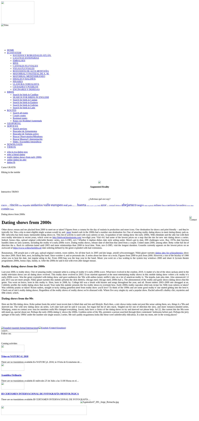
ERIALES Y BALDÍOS (24, 79)
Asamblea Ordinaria (11, 375)
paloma (74, 205)
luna (12, 209)
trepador (26, 205)
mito (108, 205)
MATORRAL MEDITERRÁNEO (29, 76)
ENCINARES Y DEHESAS (26, 89)
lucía (98, 205)
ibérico (118, 205)
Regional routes (20, 118)
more (68, 232)
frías (20, 205)
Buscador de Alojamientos (25, 131)
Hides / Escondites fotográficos (27, 141)
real (65, 205)
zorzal (112, 205)
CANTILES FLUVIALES (25, 66)
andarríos (37, 205)
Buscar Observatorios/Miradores (28, 136)
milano (157, 205)
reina (192, 205)
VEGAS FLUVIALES (23, 68)
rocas (188, 205)
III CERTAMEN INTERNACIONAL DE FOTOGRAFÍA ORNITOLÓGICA (40, 393)
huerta (81, 205)
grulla (95, 205)
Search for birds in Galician (25, 105)
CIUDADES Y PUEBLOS (25, 87)
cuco (4, 205)
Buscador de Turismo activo (26, 134)
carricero (171, 205)
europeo (57, 205)
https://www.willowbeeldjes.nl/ (27, 248)
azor (103, 205)
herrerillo (92, 205)
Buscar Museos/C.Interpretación (27, 139)
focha (88, 205)
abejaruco (129, 205)
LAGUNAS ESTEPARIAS (26, 58)
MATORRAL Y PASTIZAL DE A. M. (31, 73)
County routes (19, 115)
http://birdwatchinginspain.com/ (66, 237)
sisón (76, 205)
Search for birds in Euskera (25, 102)
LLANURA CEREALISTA (26, 84)
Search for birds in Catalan (25, 100)
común (5, 209)
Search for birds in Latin (24, 107)
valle (46, 205)
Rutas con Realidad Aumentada (27, 121)
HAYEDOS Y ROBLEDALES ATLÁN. (32, 55)
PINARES (18, 81)
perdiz (8, 205)
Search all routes (20, 113)
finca (164, 205)
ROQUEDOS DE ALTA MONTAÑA (31, 71)
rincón (14, 205)
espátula (150, 205)
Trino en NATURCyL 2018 (14, 356)
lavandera (181, 205)
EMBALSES (19, 60)
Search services (20, 128)
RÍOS (15, 63)
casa (145, 205)
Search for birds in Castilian (25, 94)
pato (70, 205)
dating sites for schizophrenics (169, 253)
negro (140, 205)
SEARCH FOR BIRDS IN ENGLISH (31, 97)
